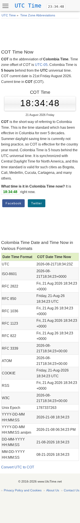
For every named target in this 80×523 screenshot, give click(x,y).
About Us (52, 490)
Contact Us (71, 490)
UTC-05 (41, 65)
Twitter (36, 203)
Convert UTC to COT (17, 467)
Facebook (13, 203)
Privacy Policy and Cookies (23, 490)
